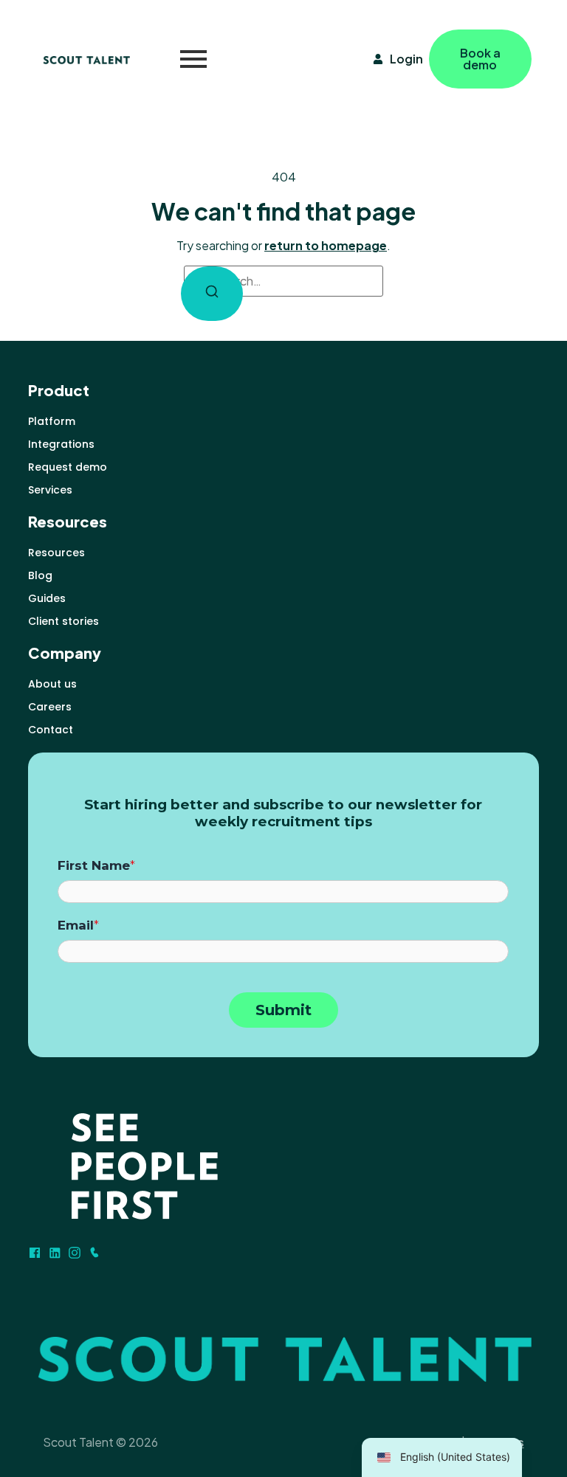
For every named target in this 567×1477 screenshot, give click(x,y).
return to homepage (325, 245)
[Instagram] (74, 1252)
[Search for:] (283, 281)
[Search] (212, 293)
